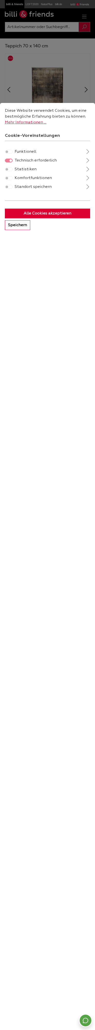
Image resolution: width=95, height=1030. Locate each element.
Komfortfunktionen (33, 178)
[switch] (9, 152)
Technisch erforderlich (36, 160)
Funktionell (25, 152)
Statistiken (26, 169)
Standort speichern (33, 187)
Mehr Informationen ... (25, 122)
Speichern (17, 225)
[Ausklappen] (88, 151)
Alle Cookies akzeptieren (47, 213)
